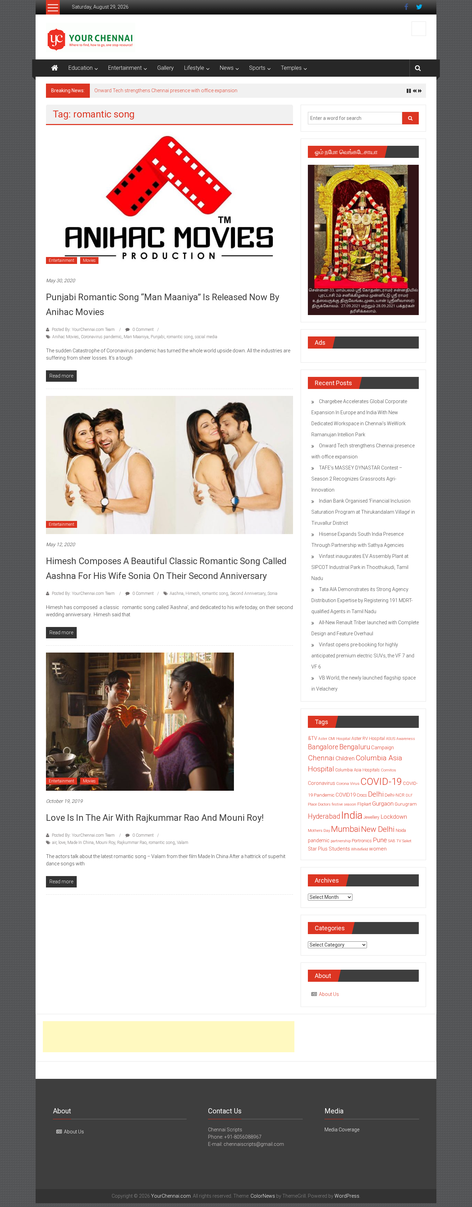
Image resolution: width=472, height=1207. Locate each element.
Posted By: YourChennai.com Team (83, 329)
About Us (329, 994)
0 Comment (142, 329)
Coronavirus (321, 783)
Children (345, 758)
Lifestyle (194, 68)
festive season (344, 804)
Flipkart (364, 804)
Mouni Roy (105, 842)
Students (339, 849)
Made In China (80, 842)
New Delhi (378, 829)
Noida (401, 830)
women (378, 849)
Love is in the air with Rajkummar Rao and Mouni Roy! (155, 817)
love (61, 842)
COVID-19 (381, 781)
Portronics (362, 840)
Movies (89, 260)
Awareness (405, 738)
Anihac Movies (65, 336)
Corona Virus (347, 783)
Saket (407, 840)
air (54, 842)
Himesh (193, 593)
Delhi (376, 794)
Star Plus (318, 849)
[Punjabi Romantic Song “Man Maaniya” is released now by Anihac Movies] (169, 200)
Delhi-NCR (395, 795)
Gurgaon (383, 803)
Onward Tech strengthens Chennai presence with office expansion (165, 90)
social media (206, 336)
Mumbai (345, 829)
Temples (291, 68)
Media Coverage (341, 1129)
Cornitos (388, 770)
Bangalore (323, 747)
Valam (182, 842)
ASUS (390, 738)
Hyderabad (324, 816)
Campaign (382, 747)
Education (80, 68)
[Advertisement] (168, 1036)
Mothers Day (319, 830)
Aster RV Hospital (368, 738)
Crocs (362, 795)
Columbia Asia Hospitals (357, 770)
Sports (257, 68)
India (351, 815)
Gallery (165, 68)
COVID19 (346, 795)
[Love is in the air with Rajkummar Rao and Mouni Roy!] (140, 721)
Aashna (176, 593)
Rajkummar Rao (132, 842)
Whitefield (359, 849)
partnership (341, 840)
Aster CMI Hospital (334, 738)
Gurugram (406, 804)
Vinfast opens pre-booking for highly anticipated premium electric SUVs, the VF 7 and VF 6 (362, 655)
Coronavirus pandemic (101, 336)
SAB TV (394, 840)
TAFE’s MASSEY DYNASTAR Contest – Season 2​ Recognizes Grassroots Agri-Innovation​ (356, 479)
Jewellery (371, 817)
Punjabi (157, 336)
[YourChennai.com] (54, 68)
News (227, 68)
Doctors (324, 804)
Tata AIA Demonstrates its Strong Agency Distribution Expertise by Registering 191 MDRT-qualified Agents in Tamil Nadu (362, 600)
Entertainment (125, 68)
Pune (380, 840)
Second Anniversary (247, 593)
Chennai (321, 758)
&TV (312, 738)
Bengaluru (354, 747)
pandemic (319, 840)
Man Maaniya (136, 336)
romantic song (180, 336)
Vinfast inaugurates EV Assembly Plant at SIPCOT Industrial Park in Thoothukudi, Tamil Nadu (359, 567)
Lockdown (393, 816)
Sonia (272, 593)
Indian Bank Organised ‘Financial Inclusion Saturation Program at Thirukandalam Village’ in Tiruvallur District (363, 512)
